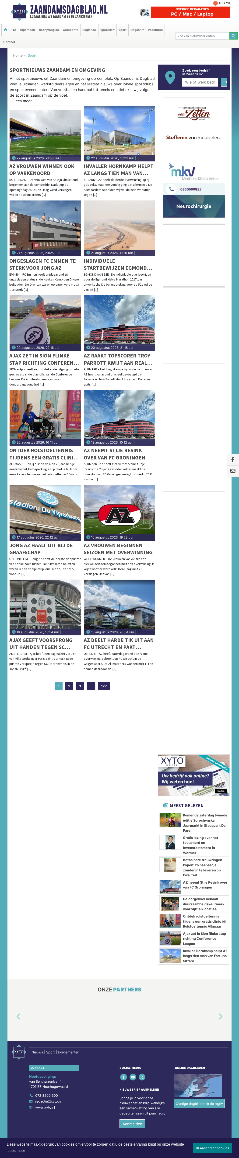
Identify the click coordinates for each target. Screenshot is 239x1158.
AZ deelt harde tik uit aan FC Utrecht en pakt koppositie (119, 644)
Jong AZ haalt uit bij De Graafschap (41, 549)
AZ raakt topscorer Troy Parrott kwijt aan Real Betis (117, 359)
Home (18, 55)
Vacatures (155, 30)
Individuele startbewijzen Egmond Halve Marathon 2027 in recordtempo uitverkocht (115, 264)
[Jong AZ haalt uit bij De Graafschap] (45, 513)
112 (13, 30)
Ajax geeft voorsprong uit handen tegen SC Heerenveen (41, 644)
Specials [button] (106, 30)
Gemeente (70, 30)
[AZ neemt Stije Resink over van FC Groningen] (119, 418)
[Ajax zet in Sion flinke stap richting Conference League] (45, 323)
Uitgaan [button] (135, 30)
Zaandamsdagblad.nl (69, 9)
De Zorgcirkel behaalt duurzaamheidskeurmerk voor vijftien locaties (203, 659)
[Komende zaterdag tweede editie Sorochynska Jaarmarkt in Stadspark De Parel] (170, 575)
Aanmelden (132, 879)
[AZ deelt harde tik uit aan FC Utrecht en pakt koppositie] (119, 607)
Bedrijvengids (49, 30)
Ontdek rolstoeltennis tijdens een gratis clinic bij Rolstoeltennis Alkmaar (42, 454)
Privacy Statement (212, 907)
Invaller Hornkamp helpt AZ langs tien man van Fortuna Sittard (119, 170)
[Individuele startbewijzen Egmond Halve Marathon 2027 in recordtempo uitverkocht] (119, 228)
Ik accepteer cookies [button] (212, 1148)
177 (104, 686)
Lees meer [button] (16, 1151)
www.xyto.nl (45, 862)
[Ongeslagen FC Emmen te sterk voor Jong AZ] (45, 228)
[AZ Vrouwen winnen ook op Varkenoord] (45, 133)
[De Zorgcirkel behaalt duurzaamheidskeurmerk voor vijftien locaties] (170, 659)
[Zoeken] (233, 36)
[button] (21, 101)
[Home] (5, 30)
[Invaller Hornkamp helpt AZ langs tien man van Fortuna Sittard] (119, 133)
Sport (123, 30)
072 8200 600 (46, 850)
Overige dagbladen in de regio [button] (199, 858)
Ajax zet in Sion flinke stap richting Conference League (44, 359)
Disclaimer (188, 907)
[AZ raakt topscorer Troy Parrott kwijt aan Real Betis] (119, 323)
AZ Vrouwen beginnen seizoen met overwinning (118, 549)
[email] (233, 471)
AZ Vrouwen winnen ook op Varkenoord (41, 169)
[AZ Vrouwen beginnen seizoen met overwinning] (119, 513)
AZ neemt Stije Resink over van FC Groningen (114, 454)
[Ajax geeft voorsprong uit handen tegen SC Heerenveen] (45, 607)
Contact (9, 42)
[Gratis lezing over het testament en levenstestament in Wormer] (170, 597)
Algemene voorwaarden (160, 907)
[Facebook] (124, 832)
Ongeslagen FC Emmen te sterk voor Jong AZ (42, 264)
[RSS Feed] (142, 832)
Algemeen (27, 30)
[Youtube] (133, 832)
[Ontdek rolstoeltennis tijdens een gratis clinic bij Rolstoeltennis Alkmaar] (45, 418)
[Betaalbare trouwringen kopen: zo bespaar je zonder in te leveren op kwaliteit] (170, 619)
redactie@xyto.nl (48, 856)
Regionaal (89, 30)
